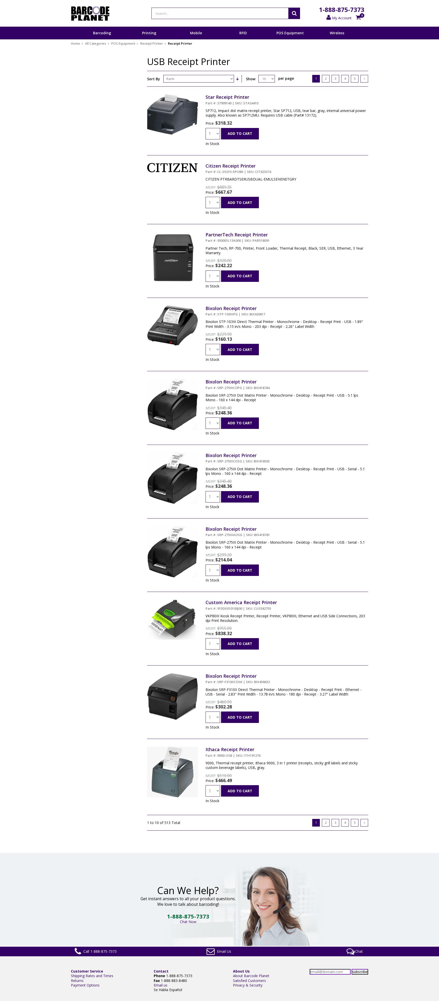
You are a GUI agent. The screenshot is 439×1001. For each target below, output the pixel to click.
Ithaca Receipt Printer (233, 751)
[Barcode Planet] (90, 13)
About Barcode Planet (251, 975)
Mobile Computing (196, 39)
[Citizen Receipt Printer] (172, 165)
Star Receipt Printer (232, 99)
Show (250, 78)
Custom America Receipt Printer (241, 604)
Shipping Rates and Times (92, 975)
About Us (241, 971)
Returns (77, 980)
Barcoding (102, 32)
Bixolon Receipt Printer (235, 310)
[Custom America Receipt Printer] (172, 601)
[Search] (294, 13)
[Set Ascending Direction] (237, 79)
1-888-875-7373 (341, 9)
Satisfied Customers (249, 980)
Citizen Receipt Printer (238, 168)
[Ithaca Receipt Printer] (172, 748)
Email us (160, 985)
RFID (243, 32)
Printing (149, 32)
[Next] (364, 79)
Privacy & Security (247, 985)
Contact (161, 971)
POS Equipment (290, 32)
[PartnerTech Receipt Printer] (172, 234)
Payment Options (85, 985)
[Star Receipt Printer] (172, 96)
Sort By (153, 78)
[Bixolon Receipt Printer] (172, 307)
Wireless (337, 32)
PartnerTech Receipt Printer (238, 237)
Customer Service (87, 971)
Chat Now (188, 921)
